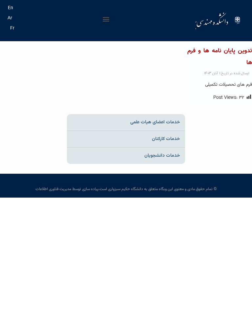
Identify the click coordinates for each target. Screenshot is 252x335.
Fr (12, 28)
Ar (10, 18)
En (10, 8)
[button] (106, 18)
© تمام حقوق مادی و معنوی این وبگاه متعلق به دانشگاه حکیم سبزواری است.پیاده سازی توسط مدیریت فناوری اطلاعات (126, 189)
